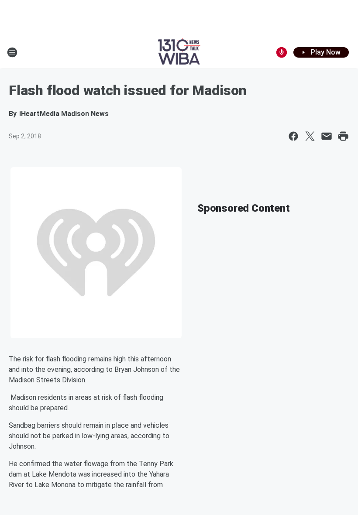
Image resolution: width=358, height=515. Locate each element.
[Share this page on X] (310, 136)
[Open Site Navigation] (12, 52)
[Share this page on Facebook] (293, 136)
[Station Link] (179, 52)
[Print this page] (343, 136)
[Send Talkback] (281, 52)
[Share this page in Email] (326, 136)
